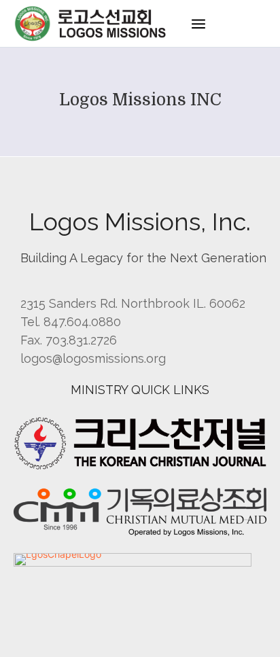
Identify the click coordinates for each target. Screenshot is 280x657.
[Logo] (92, 24)
